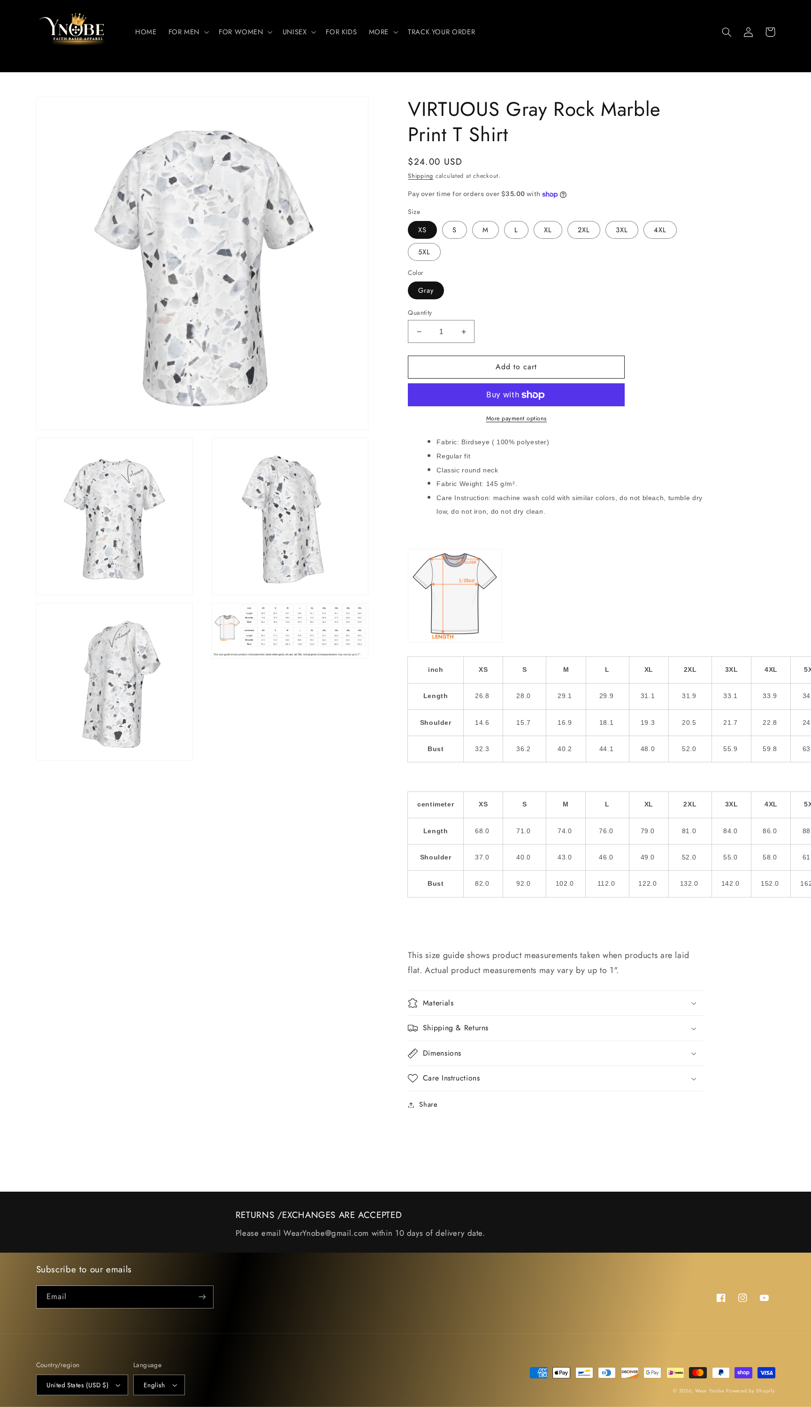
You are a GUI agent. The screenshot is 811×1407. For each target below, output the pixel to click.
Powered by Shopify (750, 1390)
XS (422, 230)
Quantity (420, 312)
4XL (660, 230)
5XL (424, 252)
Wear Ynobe (709, 1390)
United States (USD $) (77, 1385)
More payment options (516, 418)
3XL (622, 230)
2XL (584, 230)
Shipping (420, 176)
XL (548, 230)
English (154, 1385)
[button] (187, 32)
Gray (426, 290)
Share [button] (428, 1104)
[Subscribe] (202, 1296)
